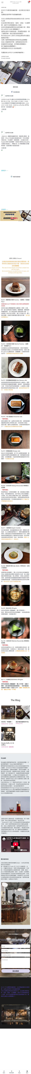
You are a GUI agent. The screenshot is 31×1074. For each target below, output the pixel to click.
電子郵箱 (5, 949)
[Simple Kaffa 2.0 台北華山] (8, 733)
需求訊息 (5, 959)
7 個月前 (3, 108)
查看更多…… (4, 169)
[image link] (15, 330)
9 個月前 (3, 147)
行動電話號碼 (6, 954)
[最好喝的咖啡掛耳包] (23, 711)
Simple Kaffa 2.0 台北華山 (7, 743)
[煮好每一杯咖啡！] (8, 711)
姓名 (3, 945)
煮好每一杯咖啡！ (7, 720)
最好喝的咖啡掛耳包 (22, 720)
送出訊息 (15, 969)
